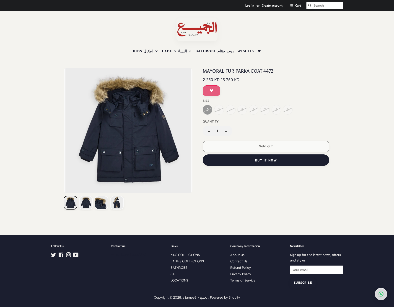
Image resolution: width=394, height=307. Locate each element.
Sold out (266, 146)
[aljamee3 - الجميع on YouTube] (75, 256)
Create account (272, 5)
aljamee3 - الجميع (195, 297)
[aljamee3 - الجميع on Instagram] (68, 256)
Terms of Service (242, 280)
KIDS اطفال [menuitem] (143, 51)
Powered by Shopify (225, 297)
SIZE (206, 100)
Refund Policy (240, 268)
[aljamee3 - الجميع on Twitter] (53, 256)
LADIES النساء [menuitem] (174, 51)
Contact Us (238, 261)
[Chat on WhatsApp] (381, 294)
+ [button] (226, 131)
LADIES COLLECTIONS (187, 261)
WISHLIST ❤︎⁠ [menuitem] (249, 51)
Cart (298, 5)
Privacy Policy (240, 274)
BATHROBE (179, 268)
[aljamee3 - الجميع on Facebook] (61, 256)
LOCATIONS (179, 280)
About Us (237, 255)
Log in (249, 5)
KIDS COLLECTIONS (185, 255)
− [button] (209, 131)
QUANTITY (211, 121)
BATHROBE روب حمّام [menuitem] (215, 51)
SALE (174, 274)
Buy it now (266, 160)
